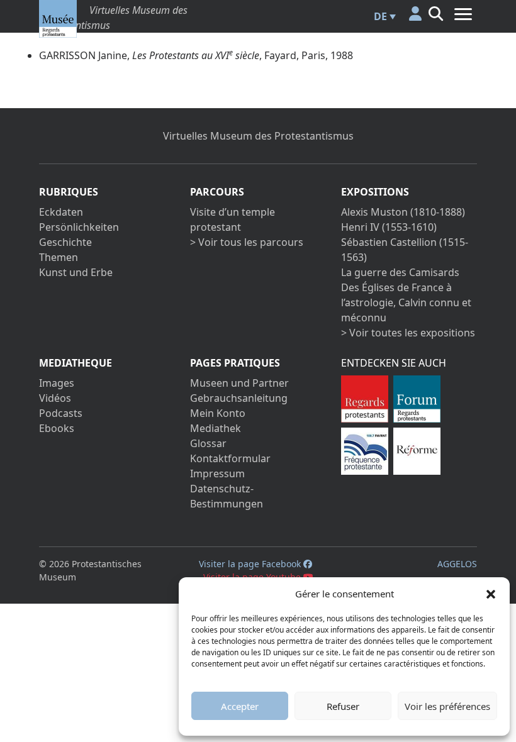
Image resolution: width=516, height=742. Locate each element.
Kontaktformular (230, 458)
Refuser (343, 706)
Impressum (217, 473)
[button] (491, 593)
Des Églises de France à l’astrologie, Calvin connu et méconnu (406, 302)
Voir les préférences (447, 706)
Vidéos (55, 398)
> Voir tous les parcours (246, 242)
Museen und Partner (239, 383)
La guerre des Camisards (400, 272)
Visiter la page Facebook (251, 564)
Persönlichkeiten (79, 227)
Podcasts (60, 413)
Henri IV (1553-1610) (389, 227)
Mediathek (215, 428)
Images (56, 383)
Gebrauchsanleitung (239, 398)
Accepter (240, 706)
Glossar (208, 443)
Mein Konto (217, 413)
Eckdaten (61, 212)
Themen (58, 257)
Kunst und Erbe (76, 272)
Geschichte (65, 242)
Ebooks (56, 428)
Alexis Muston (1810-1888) (403, 212)
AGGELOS (457, 564)
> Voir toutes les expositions (408, 333)
